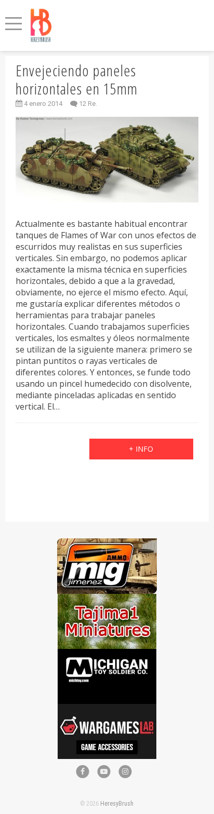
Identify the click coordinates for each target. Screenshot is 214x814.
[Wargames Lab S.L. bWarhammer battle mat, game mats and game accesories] (107, 709)
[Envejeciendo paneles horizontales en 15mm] (107, 159)
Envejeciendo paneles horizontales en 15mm (77, 79)
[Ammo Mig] (107, 544)
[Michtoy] (107, 654)
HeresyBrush (116, 803)
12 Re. (88, 103)
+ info (141, 449)
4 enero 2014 (42, 103)
